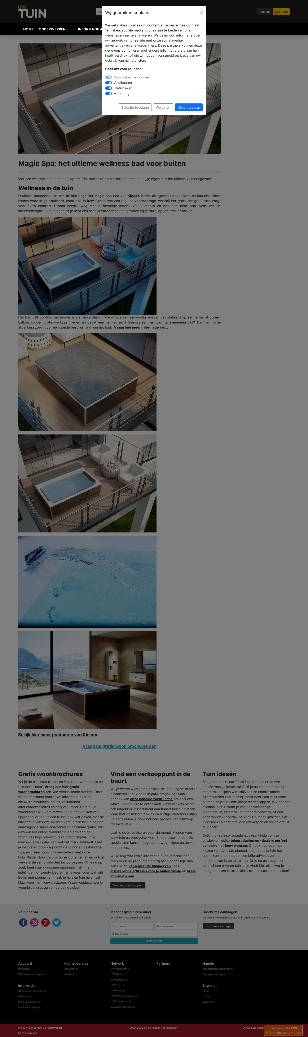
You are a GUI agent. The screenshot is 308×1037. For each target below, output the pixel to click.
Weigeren (163, 107)
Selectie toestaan (135, 107)
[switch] (108, 82)
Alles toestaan (189, 107)
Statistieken (123, 88)
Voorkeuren (123, 83)
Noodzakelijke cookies (132, 77)
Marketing (121, 93)
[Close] (201, 12)
